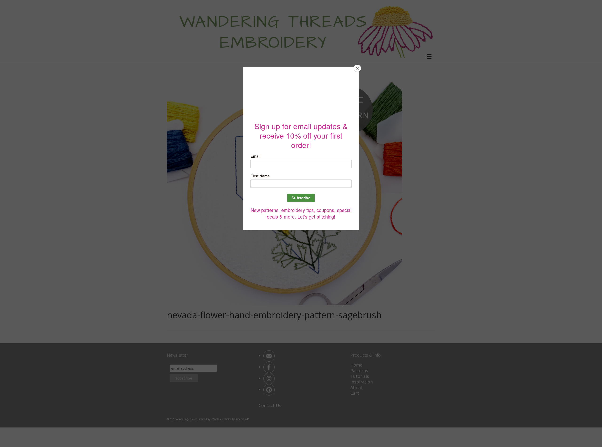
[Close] (357, 68)
